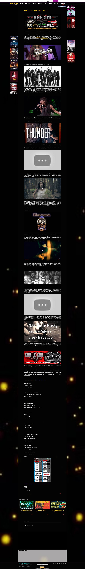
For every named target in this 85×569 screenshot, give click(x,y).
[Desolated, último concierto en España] (26, 505)
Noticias (25, 486)
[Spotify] (65, 563)
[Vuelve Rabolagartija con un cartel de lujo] (58, 505)
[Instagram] (55, 563)
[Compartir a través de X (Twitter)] (27, 490)
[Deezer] (63, 563)
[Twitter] (54, 563)
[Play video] (42, 52)
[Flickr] (57, 563)
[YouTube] (61, 563)
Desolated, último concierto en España (26, 511)
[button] (42, 567)
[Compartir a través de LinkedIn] (29, 490)
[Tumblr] (59, 563)
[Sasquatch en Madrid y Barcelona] (42, 505)
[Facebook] (52, 563)
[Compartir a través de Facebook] (24, 490)
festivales (25, 487)
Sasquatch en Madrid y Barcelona (41, 511)
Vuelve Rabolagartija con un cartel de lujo (58, 511)
